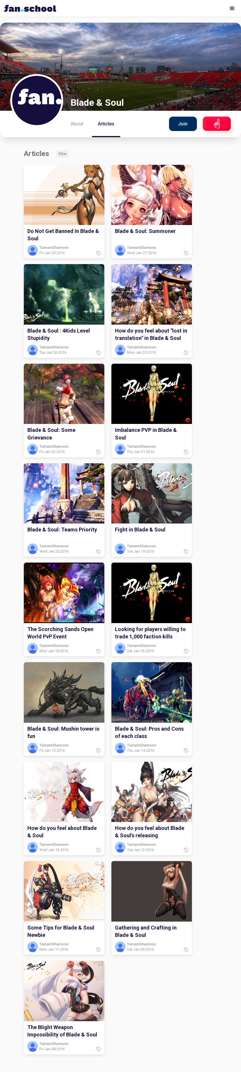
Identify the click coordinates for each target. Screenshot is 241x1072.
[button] (232, 8)
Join (183, 124)
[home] (29, 6)
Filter (63, 154)
